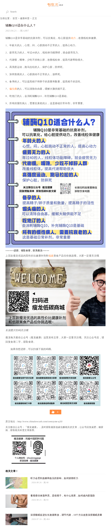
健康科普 (25, 18)
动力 (73, 38)
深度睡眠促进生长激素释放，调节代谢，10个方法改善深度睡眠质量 (66, 515)
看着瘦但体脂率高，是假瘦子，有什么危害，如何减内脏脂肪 (62, 495)
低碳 (51, 255)
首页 (15, 18)
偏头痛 (13, 88)
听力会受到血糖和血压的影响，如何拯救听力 (54, 478)
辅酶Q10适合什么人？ (20, 25)
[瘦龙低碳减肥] (55, 4)
